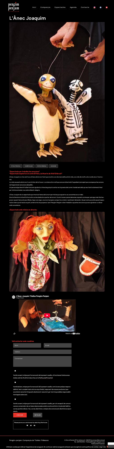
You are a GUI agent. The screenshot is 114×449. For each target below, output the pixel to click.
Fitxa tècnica (15, 166)
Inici (34, 7)
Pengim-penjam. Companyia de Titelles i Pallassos (29, 440)
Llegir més (102, 447)
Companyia (45, 7)
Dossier (53, 166)
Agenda (73, 7)
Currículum (29, 166)
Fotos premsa (41, 166)
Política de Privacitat (46, 378)
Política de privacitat (98, 444)
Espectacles (60, 7)
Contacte (85, 7)
